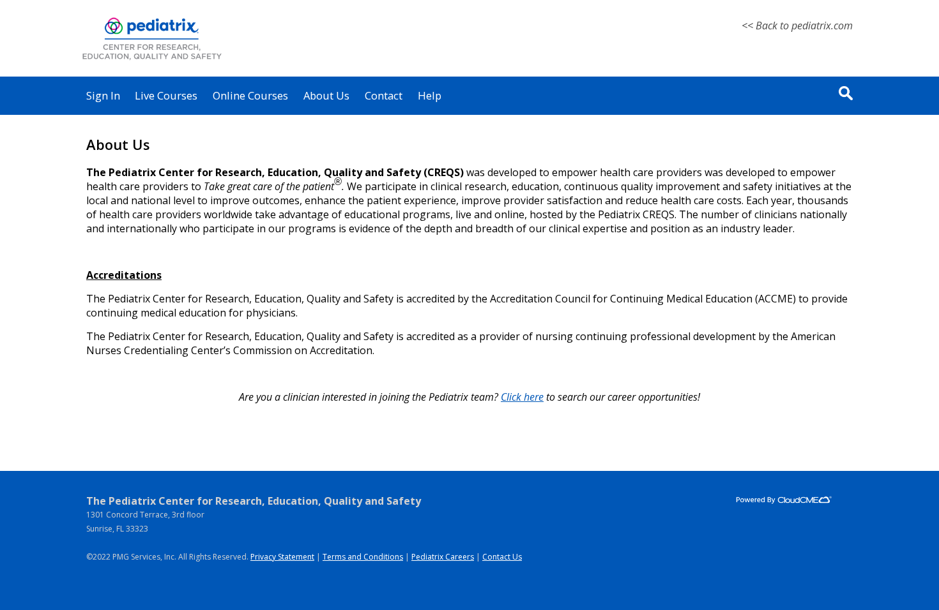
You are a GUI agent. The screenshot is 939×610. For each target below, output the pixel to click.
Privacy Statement (282, 556)
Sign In (103, 95)
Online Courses (250, 95)
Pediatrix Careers (442, 556)
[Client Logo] (152, 60)
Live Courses (166, 95)
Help (429, 95)
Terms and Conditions (363, 556)
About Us (326, 95)
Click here (522, 397)
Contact (383, 95)
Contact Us (502, 556)
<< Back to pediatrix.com (797, 26)
